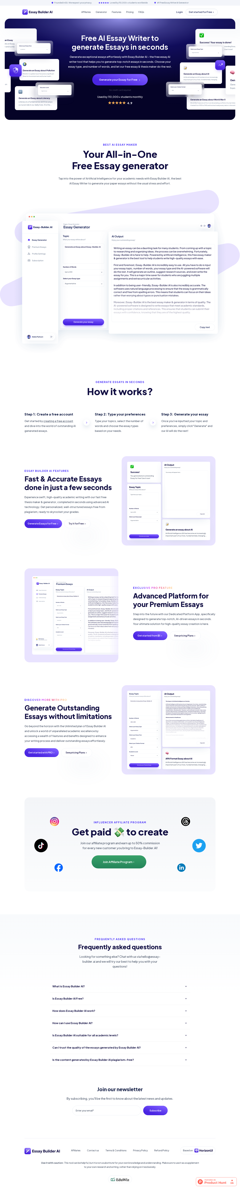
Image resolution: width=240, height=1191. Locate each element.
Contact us (93, 1150)
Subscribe (155, 1110)
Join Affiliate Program (117, 862)
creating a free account (58, 421)
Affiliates (86, 11)
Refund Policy (161, 1150)
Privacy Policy (140, 1150)
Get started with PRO (40, 752)
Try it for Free (76, 523)
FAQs (141, 11)
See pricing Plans (183, 635)
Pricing (130, 11)
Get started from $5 (148, 635)
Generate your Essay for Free (118, 79)
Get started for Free (200, 11)
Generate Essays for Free (42, 523)
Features (116, 11)
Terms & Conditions (116, 1150)
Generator (101, 11)
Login (179, 11)
